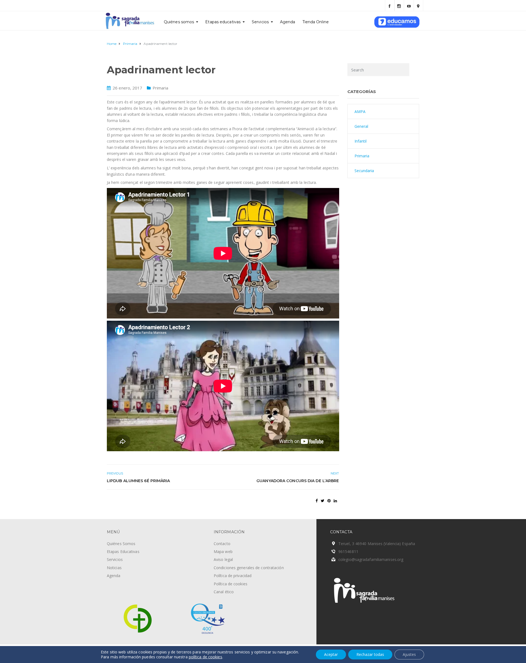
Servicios (260, 21)
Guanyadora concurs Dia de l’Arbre (297, 480)
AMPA (360, 111)
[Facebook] (390, 5)
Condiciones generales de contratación (249, 567)
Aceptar (331, 654)
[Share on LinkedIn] (335, 500)
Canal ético (224, 591)
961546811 (348, 551)
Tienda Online (315, 21)
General (361, 126)
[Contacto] (418, 5)
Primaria (160, 88)
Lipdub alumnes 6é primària (138, 480)
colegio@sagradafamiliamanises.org (370, 559)
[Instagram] (399, 5)
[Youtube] (409, 5)
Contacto (222, 543)
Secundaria (364, 170)
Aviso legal (223, 559)
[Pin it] (329, 500)
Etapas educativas (223, 21)
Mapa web (223, 551)
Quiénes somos (179, 21)
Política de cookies (230, 583)
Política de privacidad (232, 575)
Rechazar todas (370, 654)
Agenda (287, 21)
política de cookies (205, 656)
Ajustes (409, 654)
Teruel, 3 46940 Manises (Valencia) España (376, 543)
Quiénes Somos (121, 543)
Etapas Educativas (123, 551)
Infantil (361, 141)
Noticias (114, 567)
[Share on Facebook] (317, 500)
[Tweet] (322, 500)
